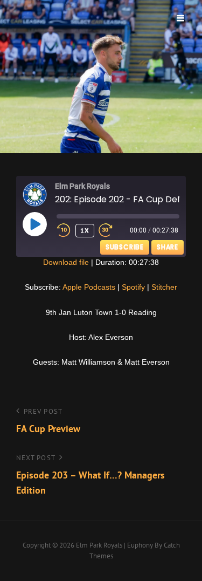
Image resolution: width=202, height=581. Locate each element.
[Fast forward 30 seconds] (113, 230)
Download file (66, 262)
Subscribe (125, 246)
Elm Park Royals (99, 545)
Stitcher (164, 287)
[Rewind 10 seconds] (64, 230)
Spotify (133, 287)
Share (167, 246)
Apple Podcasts (88, 287)
